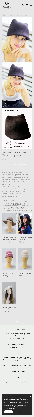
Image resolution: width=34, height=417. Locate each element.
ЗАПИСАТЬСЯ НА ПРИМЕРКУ (17, 371)
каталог (4, 14)
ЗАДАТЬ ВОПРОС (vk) (17, 347)
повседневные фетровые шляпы (16, 14)
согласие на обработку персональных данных (16, 403)
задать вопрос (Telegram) (17, 344)
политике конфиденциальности (15, 407)
